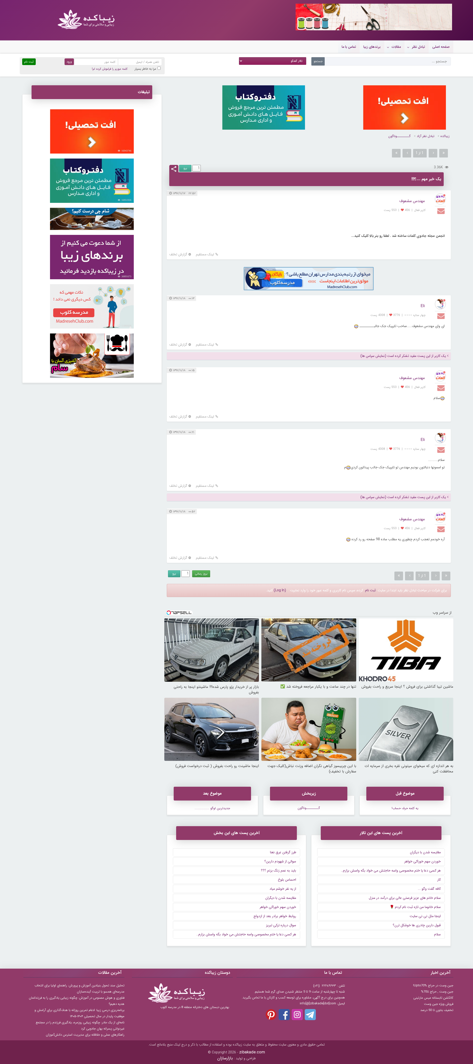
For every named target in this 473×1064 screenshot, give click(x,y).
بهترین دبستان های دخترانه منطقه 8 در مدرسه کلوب (194, 1007)
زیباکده (445, 136)
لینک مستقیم (205, 254)
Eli (423, 306)
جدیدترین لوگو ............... (212, 808)
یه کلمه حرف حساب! (405, 808)
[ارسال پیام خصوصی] (441, 211)
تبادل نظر (418, 47)
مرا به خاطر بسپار (145, 69)
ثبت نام (370, 590)
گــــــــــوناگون (399, 136)
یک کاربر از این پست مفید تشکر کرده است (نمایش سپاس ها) (403, 356)
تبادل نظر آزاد (425, 136)
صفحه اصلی (441, 47)
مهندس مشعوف (412, 201)
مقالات (396, 47)
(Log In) (280, 590)
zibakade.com (252, 1052)
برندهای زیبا (372, 47)
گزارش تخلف (178, 254)
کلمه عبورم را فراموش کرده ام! (109, 69)
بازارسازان (225, 1058)
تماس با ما (349, 47)
